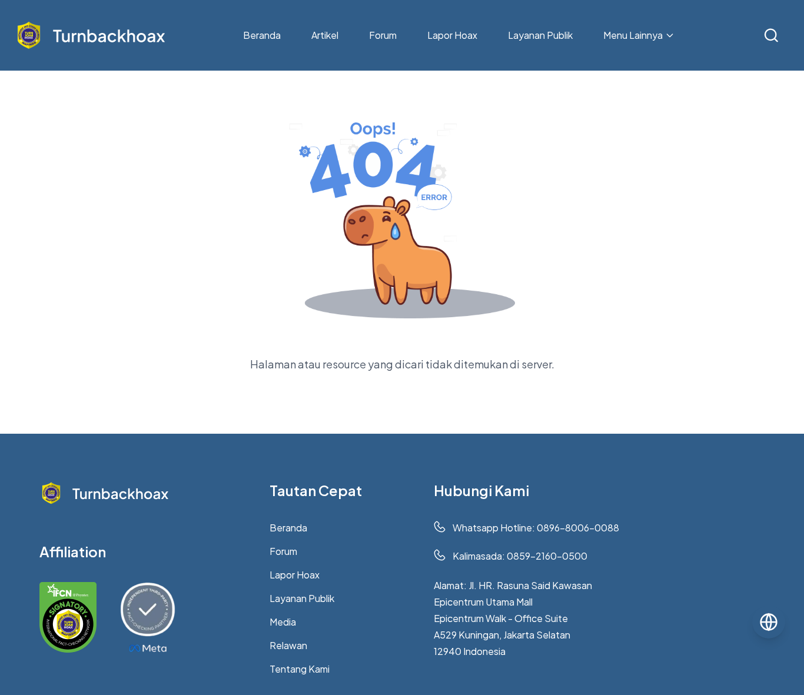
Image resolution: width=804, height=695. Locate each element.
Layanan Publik (540, 35)
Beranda (262, 35)
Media (283, 622)
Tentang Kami (300, 669)
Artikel (324, 35)
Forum (383, 35)
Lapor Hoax (452, 35)
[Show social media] (768, 622)
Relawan (288, 645)
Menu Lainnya (633, 35)
